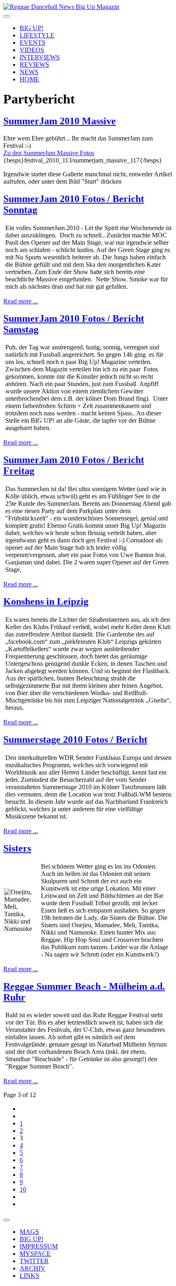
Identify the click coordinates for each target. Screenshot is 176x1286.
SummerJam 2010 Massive (59, 121)
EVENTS (32, 42)
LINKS (29, 1275)
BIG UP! (31, 27)
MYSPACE (35, 1253)
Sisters (17, 848)
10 (23, 1189)
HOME (29, 79)
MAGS (29, 1231)
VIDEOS (32, 49)
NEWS (29, 71)
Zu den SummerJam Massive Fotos (48, 152)
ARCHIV (32, 1268)
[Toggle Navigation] (6, 16)
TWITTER (34, 1260)
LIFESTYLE (37, 35)
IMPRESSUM (39, 1246)
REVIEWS (34, 64)
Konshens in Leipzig (45, 601)
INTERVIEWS (40, 57)
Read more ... (20, 301)
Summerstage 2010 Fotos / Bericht (75, 739)
